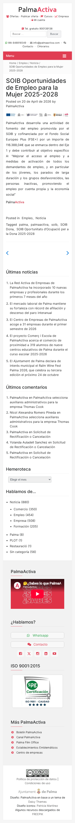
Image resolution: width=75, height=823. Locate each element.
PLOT (14, 540)
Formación (21, 526)
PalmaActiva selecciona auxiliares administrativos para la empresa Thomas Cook (39, 402)
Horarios (44, 46)
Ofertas (14, 16)
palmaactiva (39, 224)
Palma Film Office (27, 742)
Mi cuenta (39, 20)
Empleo (23, 63)
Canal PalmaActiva (28, 737)
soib (54, 224)
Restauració (18, 546)
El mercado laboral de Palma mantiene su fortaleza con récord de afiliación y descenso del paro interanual (38, 308)
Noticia (34, 63)
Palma (14, 534)
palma (23, 224)
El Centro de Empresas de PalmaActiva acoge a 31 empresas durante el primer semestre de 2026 (38, 324)
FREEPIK (37, 814)
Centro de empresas (29, 752)
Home (12, 63)
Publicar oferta (29, 16)
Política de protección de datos (37, 779)
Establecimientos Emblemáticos (37, 747)
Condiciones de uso (37, 783)
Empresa (63, 16)
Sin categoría (19, 552)
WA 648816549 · (18, 42)
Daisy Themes (37, 801)
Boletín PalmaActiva (29, 732)
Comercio (21, 509)
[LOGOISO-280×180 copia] (37, 691)
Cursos (48, 16)
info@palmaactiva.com (46, 42)
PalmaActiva (15, 106)
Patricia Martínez (47, 805)
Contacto (27, 46)
